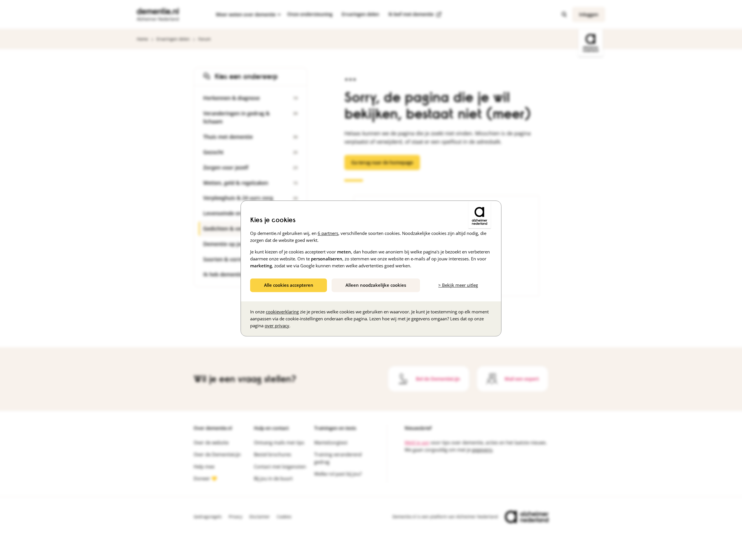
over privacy (277, 326)
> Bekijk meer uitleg (458, 285)
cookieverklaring (282, 312)
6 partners (328, 233)
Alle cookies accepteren (288, 285)
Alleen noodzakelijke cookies (375, 285)
